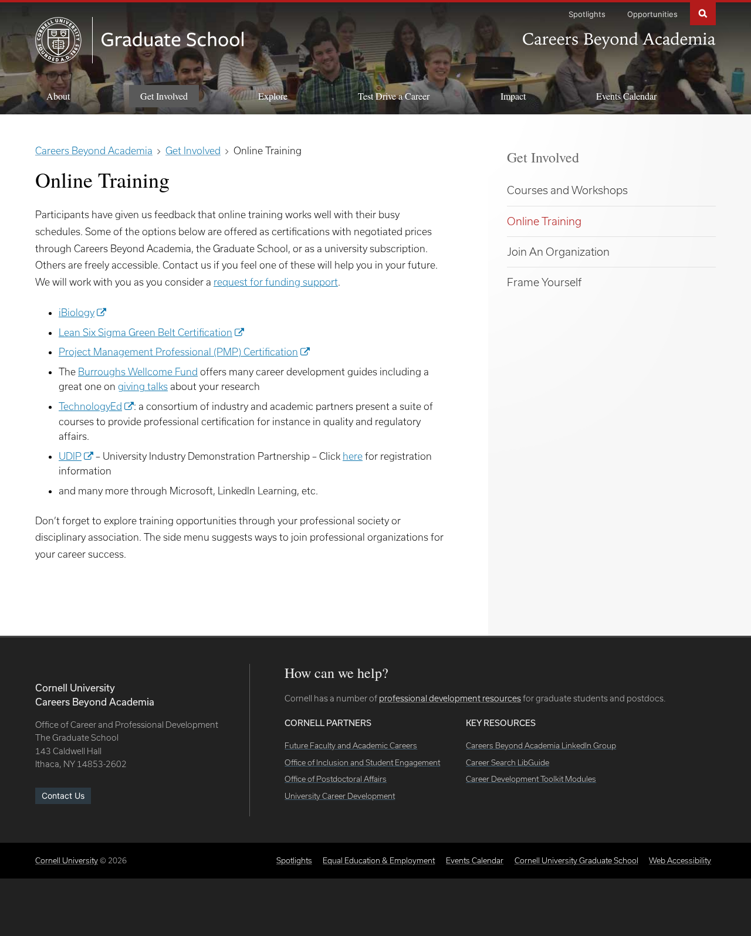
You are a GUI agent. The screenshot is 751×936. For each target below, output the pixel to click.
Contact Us (63, 796)
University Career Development (340, 796)
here (353, 456)
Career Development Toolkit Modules (531, 779)
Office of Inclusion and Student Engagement (362, 762)
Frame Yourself (544, 282)
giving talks (143, 386)
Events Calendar (626, 96)
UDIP (70, 456)
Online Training (544, 221)
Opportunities (652, 14)
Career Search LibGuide (507, 762)
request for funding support (276, 281)
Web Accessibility (680, 860)
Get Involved (543, 157)
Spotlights (587, 14)
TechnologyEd (90, 406)
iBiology (76, 312)
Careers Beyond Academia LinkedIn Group (541, 745)
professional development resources (450, 698)
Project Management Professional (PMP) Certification (178, 351)
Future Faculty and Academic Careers (351, 745)
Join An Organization (558, 251)
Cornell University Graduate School (576, 860)
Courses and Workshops (567, 190)
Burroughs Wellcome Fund (138, 371)
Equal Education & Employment (379, 860)
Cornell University (66, 860)
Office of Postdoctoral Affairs (336, 779)
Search (703, 12)
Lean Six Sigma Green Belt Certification (145, 332)
